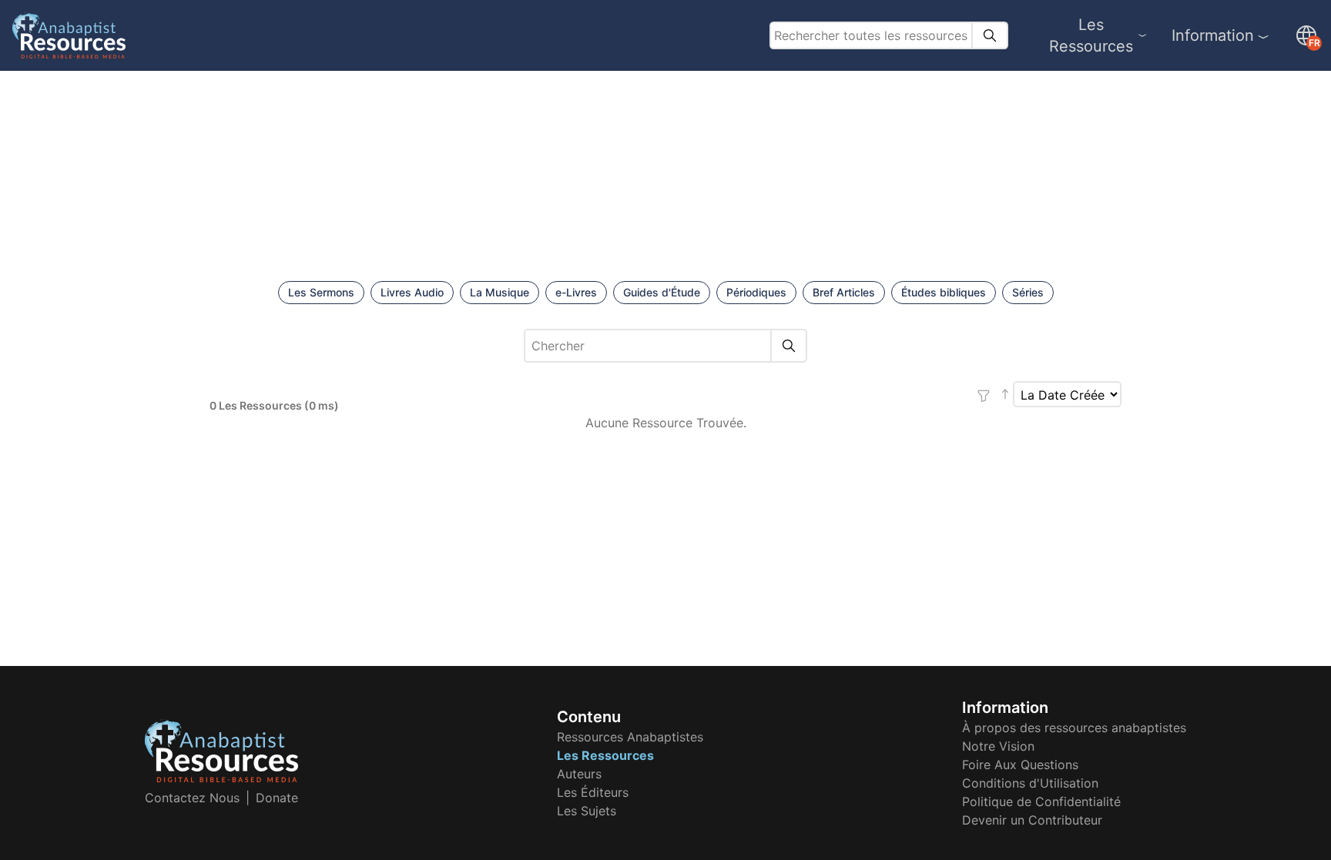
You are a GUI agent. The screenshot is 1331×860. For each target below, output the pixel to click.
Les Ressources (1091, 35)
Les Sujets (586, 810)
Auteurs (579, 773)
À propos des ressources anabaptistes (1074, 727)
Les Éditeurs (593, 792)
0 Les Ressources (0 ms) (274, 405)
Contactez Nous (192, 797)
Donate (277, 797)
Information (1213, 35)
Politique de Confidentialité (1041, 801)
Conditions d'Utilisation (1030, 783)
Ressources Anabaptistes (630, 737)
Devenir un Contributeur (1032, 820)
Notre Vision (998, 746)
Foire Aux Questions (1020, 764)
